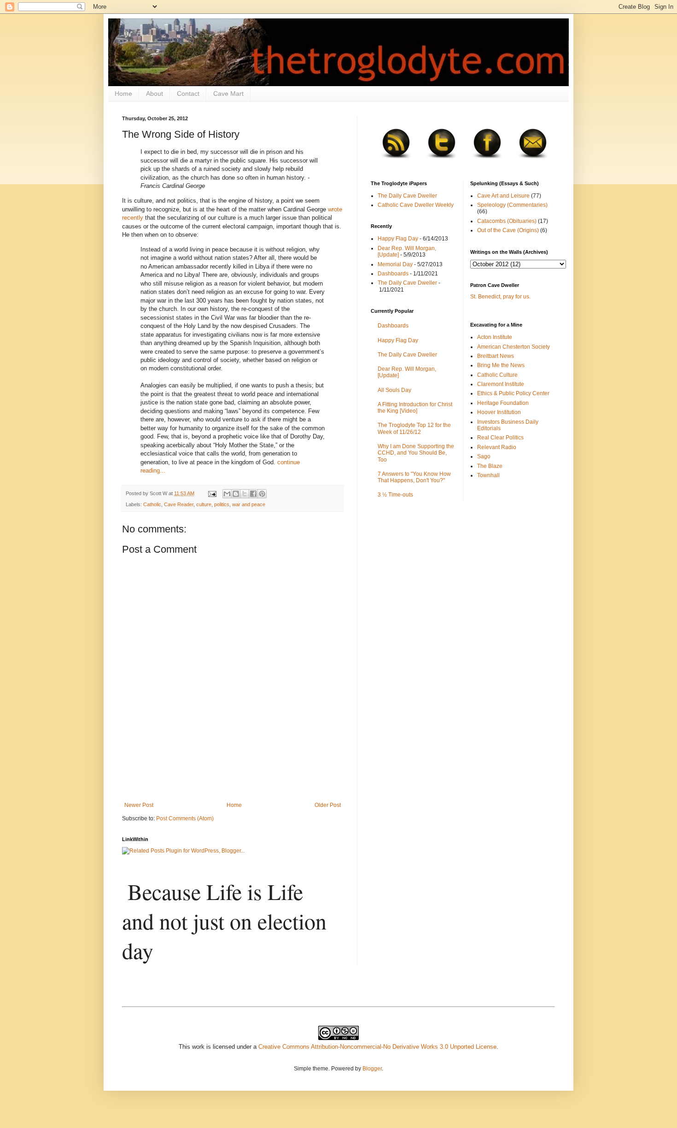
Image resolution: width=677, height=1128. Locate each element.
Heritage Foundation (503, 403)
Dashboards (393, 273)
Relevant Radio (496, 447)
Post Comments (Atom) (185, 818)
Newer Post (138, 805)
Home (123, 93)
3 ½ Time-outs (395, 494)
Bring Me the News (501, 365)
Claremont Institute (500, 384)
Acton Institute (494, 337)
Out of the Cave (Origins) (508, 230)
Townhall (488, 475)
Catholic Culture (497, 375)
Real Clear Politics (500, 437)
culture (203, 504)
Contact (188, 93)
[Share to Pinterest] (262, 493)
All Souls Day (394, 390)
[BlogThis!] (235, 493)
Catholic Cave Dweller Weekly (416, 205)
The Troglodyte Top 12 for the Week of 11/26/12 (414, 428)
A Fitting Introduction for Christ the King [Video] (415, 407)
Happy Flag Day (398, 238)
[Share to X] (244, 493)
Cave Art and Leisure (503, 196)
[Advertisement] (232, 776)
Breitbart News (495, 356)
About (154, 93)
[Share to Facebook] (253, 493)
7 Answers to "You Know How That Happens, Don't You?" (414, 477)
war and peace (248, 504)
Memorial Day (395, 264)
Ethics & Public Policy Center (513, 393)
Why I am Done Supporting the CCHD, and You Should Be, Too (416, 453)
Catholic (152, 504)
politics (221, 504)
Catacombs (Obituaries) (507, 221)
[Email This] (227, 493)
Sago (483, 456)
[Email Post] (212, 493)
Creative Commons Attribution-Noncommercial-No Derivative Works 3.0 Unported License (377, 1046)
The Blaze (489, 466)
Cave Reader (178, 504)
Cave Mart (228, 93)
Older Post (328, 805)
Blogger (372, 1068)
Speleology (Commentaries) (512, 205)
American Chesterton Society (513, 347)
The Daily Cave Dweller (407, 196)
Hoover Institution (499, 412)
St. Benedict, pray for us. (500, 296)
